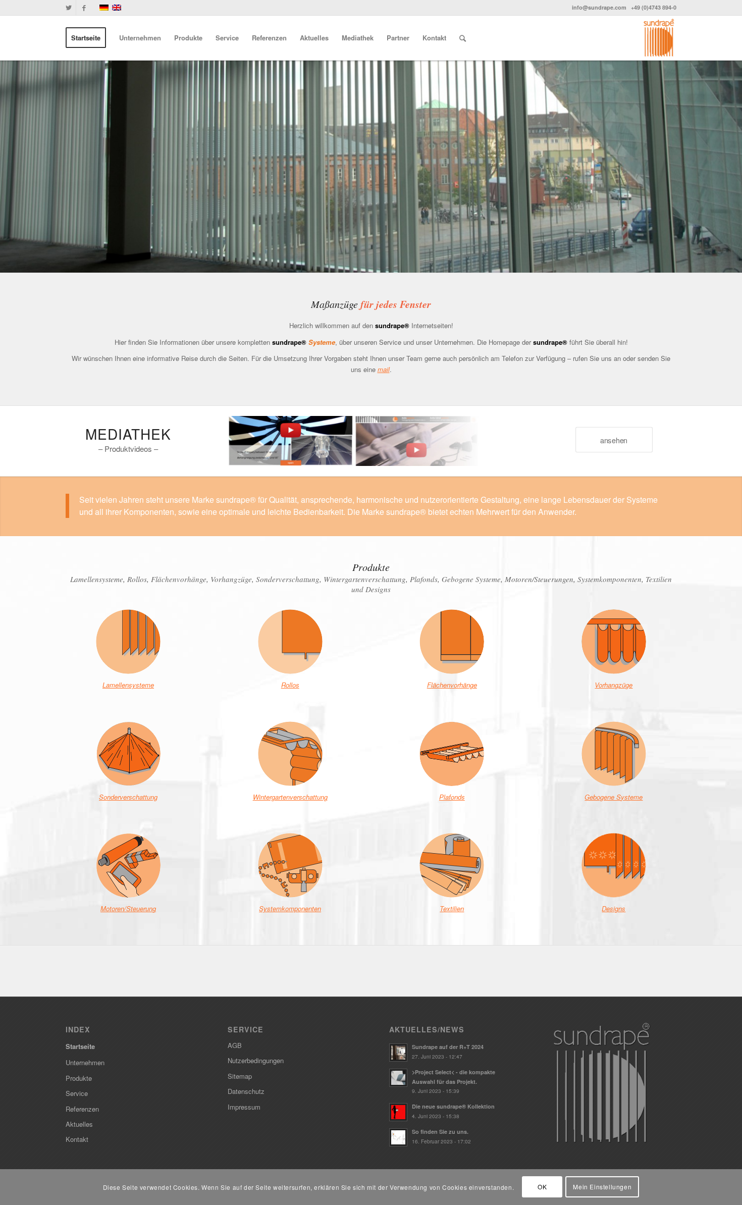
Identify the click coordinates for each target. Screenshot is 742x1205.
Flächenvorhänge (452, 685)
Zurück (23, 166)
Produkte (79, 1078)
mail (384, 369)
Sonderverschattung (128, 797)
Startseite (80, 1046)
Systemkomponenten (290, 908)
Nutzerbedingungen (256, 1060)
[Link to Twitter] (68, 7)
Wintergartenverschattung (290, 797)
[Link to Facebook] (83, 7)
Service (77, 1093)
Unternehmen (85, 1062)
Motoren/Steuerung (128, 908)
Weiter (719, 166)
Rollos (290, 685)
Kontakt (77, 1139)
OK (542, 1187)
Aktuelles (79, 1124)
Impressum (244, 1107)
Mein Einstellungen (602, 1187)
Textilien (452, 908)
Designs (613, 908)
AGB (235, 1045)
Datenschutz (246, 1091)
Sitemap (240, 1076)
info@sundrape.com (599, 7)
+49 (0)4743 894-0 (653, 7)
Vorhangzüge (613, 685)
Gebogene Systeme (614, 797)
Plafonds (452, 797)
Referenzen (82, 1109)
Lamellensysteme (128, 685)
